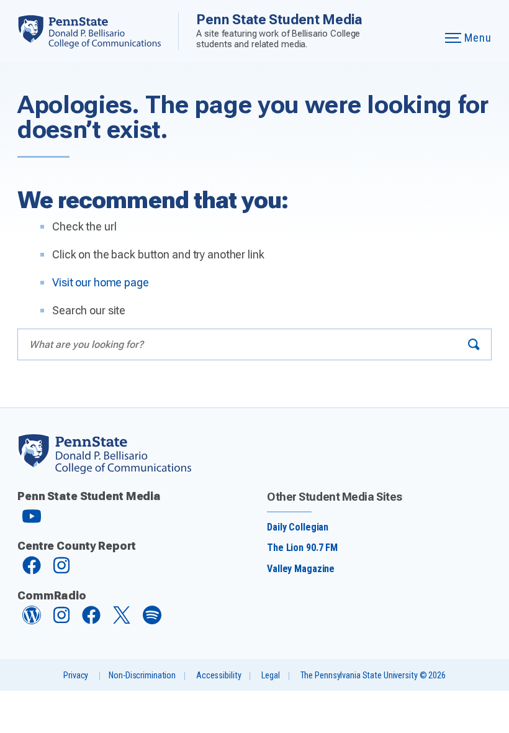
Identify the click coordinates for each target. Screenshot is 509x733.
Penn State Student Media (279, 19)
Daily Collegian (297, 527)
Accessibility (218, 675)
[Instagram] (61, 571)
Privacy (75, 675)
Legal (270, 675)
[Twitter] (121, 620)
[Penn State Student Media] (97, 31)
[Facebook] (31, 571)
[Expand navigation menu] (421, 31)
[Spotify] (152, 621)
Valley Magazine (301, 569)
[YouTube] (31, 521)
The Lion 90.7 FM (302, 547)
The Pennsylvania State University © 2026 (373, 675)
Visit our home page (100, 282)
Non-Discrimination (142, 675)
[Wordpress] (31, 621)
